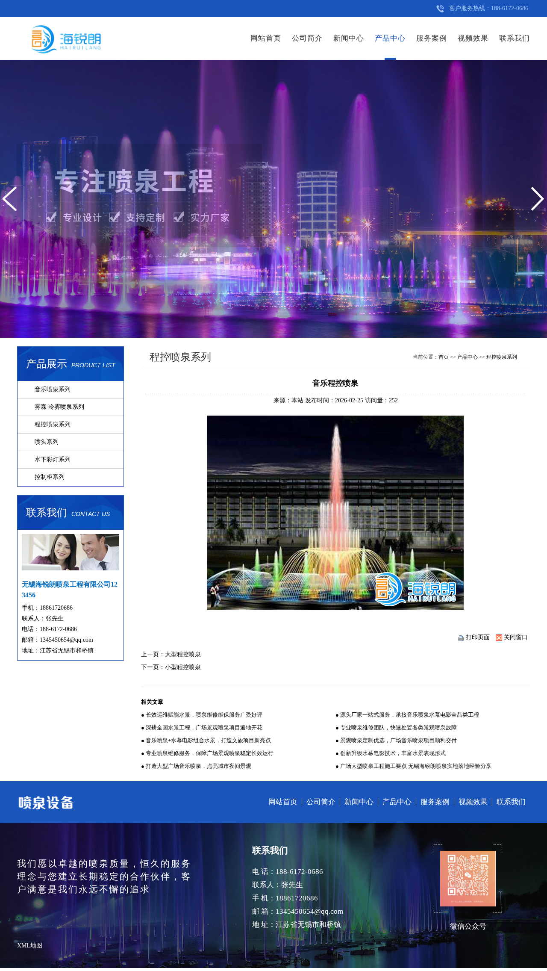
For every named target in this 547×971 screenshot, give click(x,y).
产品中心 (390, 38)
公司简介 (307, 38)
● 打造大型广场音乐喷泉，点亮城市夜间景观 (196, 766)
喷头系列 (47, 442)
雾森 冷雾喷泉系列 (59, 407)
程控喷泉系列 (53, 424)
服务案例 (431, 38)
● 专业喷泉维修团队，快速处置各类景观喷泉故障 (396, 727)
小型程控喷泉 (183, 667)
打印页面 (478, 637)
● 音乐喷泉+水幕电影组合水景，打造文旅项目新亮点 (206, 740)
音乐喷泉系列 (53, 389)
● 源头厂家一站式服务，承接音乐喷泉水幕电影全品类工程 (407, 714)
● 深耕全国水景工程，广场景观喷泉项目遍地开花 (201, 727)
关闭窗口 (516, 637)
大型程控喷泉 (183, 654)
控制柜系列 (50, 477)
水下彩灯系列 (53, 459)
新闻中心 (348, 38)
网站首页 (265, 38)
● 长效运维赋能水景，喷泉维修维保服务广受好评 (201, 714)
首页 (443, 357)
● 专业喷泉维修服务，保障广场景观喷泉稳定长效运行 (207, 753)
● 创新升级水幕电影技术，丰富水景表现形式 (390, 753)
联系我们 (514, 38)
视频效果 (473, 38)
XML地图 (29, 945)
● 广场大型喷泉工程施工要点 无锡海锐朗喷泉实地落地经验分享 (413, 766)
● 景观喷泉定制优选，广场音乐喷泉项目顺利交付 (396, 740)
